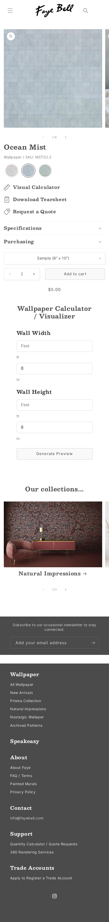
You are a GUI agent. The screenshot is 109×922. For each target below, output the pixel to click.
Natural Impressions (50, 573)
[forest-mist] (45, 170)
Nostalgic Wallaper (27, 717)
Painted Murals (23, 784)
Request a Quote (34, 211)
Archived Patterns (26, 725)
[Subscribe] (93, 643)
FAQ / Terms (21, 775)
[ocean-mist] (28, 170)
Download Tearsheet (40, 199)
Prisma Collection (25, 701)
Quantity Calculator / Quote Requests (44, 844)
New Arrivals (21, 692)
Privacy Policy (22, 792)
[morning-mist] (12, 170)
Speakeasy (24, 741)
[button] (10, 10)
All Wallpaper (21, 684)
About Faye (20, 767)
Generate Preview (54, 453)
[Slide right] (65, 137)
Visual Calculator (36, 187)
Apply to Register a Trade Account (41, 878)
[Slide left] (43, 137)
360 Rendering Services (31, 852)
